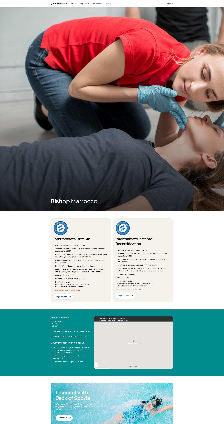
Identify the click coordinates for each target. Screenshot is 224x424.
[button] (84, 3)
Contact (108, 4)
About (73, 4)
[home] (59, 3)
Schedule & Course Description (67, 290)
